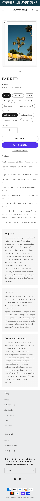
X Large (7, 101)
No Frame (26, 120)
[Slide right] (25, 71)
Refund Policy (9, 405)
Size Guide (8, 410)
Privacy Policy (9, 451)
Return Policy (25, 327)
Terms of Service (10, 445)
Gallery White (9, 115)
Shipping (4, 87)
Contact (7, 440)
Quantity (5, 125)
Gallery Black (26, 115)
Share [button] (6, 156)
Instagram (8, 425)
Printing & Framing (11, 415)
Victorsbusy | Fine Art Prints (17, 497)
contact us (9, 315)
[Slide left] (15, 71)
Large (29, 95)
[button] (2, 9)
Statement (8, 106)
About (6, 420)
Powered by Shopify (29, 497)
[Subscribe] (32, 470)
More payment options (20, 150)
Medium (18, 95)
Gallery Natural (10, 120)
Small (6, 95)
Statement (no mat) (24, 101)
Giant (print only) (25, 106)
